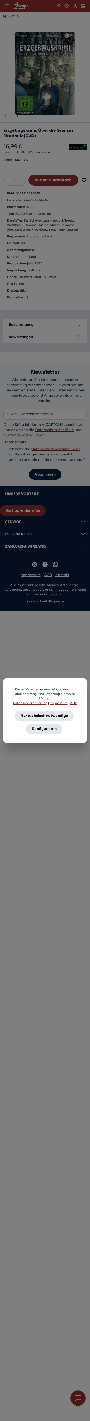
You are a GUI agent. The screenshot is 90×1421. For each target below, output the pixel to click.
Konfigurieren (44, 729)
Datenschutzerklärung (30, 703)
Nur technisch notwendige (44, 715)
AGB (73, 703)
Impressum (59, 703)
